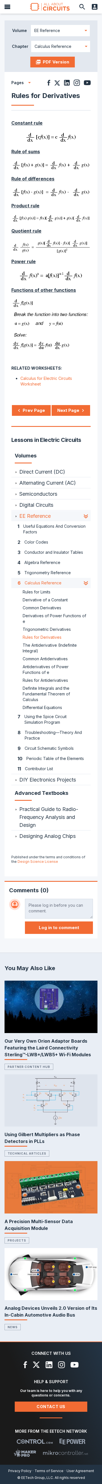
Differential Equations (42, 707)
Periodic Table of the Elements (51, 758)
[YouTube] (74, 1365)
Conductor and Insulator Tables (50, 552)
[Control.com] (35, 1441)
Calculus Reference (39, 583)
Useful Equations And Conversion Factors (52, 528)
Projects (17, 1240)
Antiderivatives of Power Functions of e (46, 669)
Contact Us (51, 1406)
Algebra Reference (39, 562)
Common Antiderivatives (45, 658)
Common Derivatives (42, 607)
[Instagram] (61, 1364)
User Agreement (80, 1471)
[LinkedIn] (49, 1364)
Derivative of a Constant (45, 599)
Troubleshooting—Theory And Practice (50, 735)
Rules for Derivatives (42, 637)
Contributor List (35, 769)
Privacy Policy (19, 1471)
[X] (36, 1365)
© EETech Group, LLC (35, 1478)
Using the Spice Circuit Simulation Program (42, 719)
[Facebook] (25, 1364)
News (13, 1327)
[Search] (82, 7)
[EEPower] (72, 1441)
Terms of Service (49, 1471)
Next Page (68, 410)
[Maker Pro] (25, 1453)
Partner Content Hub (29, 1066)
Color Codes (33, 542)
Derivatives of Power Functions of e (54, 618)
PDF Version (56, 62)
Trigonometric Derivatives (47, 629)
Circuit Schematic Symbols (46, 748)
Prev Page (34, 410)
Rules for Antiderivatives (45, 680)
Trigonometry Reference (44, 573)
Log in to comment (59, 927)
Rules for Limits (36, 591)
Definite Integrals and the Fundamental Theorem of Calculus (46, 694)
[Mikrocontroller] (65, 1453)
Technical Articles (27, 1153)
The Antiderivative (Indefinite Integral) (50, 648)
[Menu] (7, 7)
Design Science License (38, 861)
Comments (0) (29, 890)
